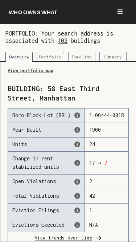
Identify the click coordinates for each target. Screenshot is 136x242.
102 (62, 40)
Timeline (81, 56)
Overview (19, 56)
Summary (113, 56)
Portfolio (50, 56)
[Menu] (120, 12)
